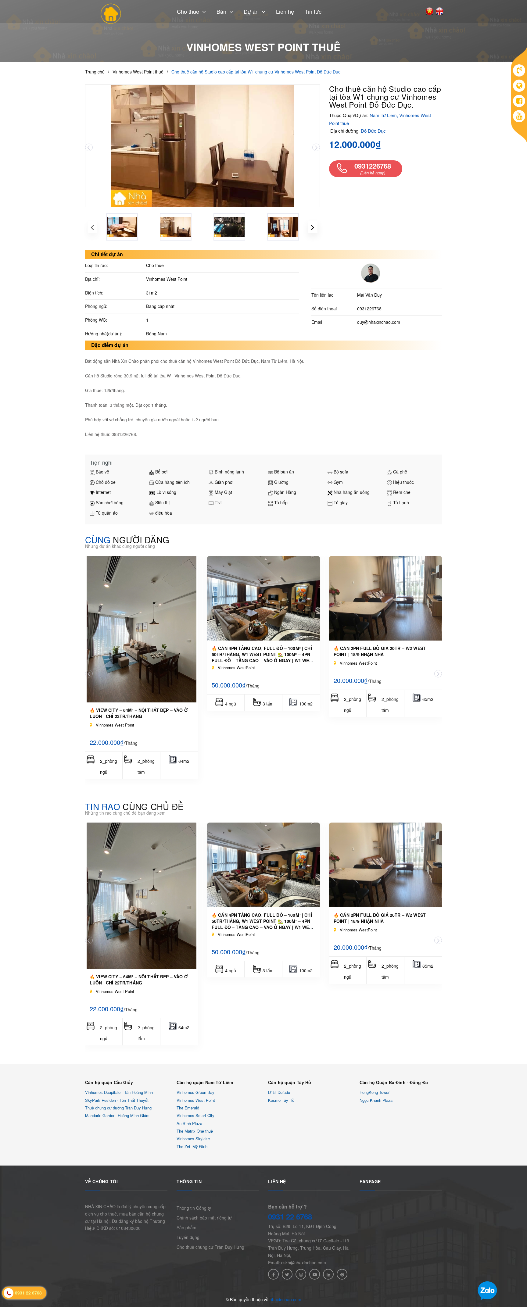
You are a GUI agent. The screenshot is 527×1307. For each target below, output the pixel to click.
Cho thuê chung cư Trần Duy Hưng (210, 1247)
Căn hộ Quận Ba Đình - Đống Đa (394, 1082)
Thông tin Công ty (194, 1208)
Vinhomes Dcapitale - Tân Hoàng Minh (119, 1092)
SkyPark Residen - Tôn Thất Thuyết (117, 1100)
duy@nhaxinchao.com (378, 322)
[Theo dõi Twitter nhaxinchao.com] (287, 1274)
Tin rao (134, 806)
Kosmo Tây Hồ (281, 1100)
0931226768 (369, 308)
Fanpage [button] (370, 1181)
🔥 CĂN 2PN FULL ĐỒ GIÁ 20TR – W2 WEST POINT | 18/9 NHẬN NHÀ (380, 651)
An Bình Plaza (189, 1123)
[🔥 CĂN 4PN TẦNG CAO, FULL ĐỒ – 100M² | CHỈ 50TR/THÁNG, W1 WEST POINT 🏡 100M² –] (263, 598)
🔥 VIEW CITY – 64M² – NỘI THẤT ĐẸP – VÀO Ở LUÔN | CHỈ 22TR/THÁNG (139, 713)
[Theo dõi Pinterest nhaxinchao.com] (342, 1274)
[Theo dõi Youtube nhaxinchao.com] (314, 1274)
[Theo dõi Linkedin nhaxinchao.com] (328, 1274)
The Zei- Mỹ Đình (192, 1146)
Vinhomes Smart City (195, 1116)
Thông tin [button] (189, 1181)
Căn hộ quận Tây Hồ (289, 1082)
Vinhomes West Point (196, 1100)
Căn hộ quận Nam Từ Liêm (205, 1082)
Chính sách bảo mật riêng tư (204, 1218)
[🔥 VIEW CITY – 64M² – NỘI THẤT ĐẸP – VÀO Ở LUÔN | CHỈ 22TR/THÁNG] (141, 629)
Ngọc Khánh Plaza (376, 1100)
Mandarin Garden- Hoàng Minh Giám (117, 1116)
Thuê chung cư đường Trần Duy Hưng (118, 1108)
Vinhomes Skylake (193, 1139)
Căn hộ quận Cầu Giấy (109, 1082)
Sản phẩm (186, 1227)
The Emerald (188, 1108)
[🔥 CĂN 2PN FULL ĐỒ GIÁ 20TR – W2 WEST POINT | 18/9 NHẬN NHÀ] (385, 598)
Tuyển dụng (188, 1237)
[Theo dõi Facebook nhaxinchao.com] (273, 1274)
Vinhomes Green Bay (195, 1092)
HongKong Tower (374, 1092)
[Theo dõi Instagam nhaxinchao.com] (301, 1274)
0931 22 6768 (290, 1216)
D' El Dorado (279, 1092)
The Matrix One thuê (195, 1131)
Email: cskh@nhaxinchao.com (297, 1262)
